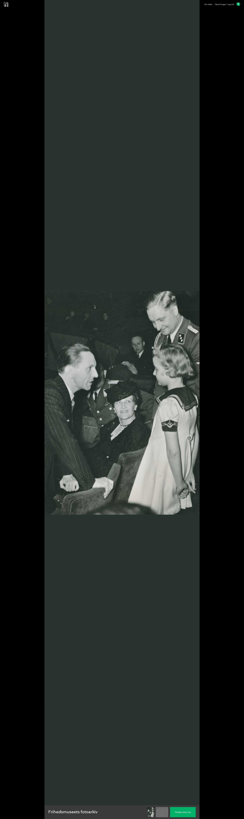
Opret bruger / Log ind (224, 4)
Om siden (208, 4)
